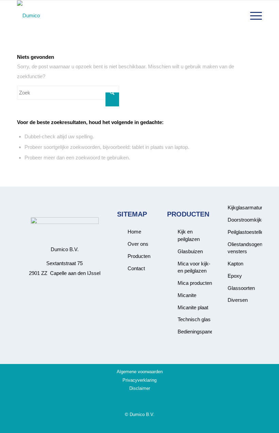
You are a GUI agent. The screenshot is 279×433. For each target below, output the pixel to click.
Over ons (138, 244)
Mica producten (195, 283)
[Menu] (252, 15)
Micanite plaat (193, 307)
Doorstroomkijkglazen (252, 220)
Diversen (238, 300)
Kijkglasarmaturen (248, 207)
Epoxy (235, 276)
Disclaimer (139, 388)
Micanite (187, 295)
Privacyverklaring (139, 380)
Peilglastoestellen (247, 232)
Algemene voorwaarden (140, 371)
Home (134, 232)
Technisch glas (194, 319)
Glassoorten (241, 288)
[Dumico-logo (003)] (28, 15)
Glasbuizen (190, 251)
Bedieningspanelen (198, 331)
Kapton (235, 263)
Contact (136, 268)
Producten (139, 256)
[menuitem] (252, 15)
